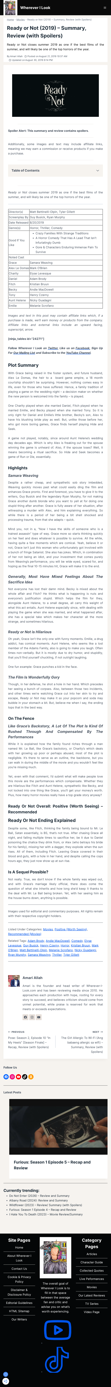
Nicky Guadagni (85, 950)
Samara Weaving (39, 954)
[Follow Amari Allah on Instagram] (32, 1017)
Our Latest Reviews (91, 1295)
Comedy (77, 941)
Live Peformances (91, 1279)
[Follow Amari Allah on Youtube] (39, 1017)
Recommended (22, 812)
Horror (65, 945)
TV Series (91, 1303)
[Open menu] (105, 7)
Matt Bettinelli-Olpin (33, 950)
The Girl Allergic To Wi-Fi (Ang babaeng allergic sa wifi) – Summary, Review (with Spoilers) (82, 1042)
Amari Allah (16, 56)
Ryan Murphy (17, 954)
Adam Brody (36, 941)
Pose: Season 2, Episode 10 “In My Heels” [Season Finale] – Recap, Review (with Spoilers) (29, 1039)
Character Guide (92, 1262)
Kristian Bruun (80, 945)
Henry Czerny (49, 945)
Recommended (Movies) (24, 934)
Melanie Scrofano (61, 950)
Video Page (92, 1312)
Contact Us (19, 1268)
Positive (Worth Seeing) (76, 806)
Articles (92, 1254)
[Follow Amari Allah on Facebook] (25, 1017)
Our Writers (19, 1319)
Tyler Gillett (71, 954)
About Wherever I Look (19, 1258)
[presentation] (58, 1127)
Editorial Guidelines (19, 1303)
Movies (20, 19)
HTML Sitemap (19, 1311)
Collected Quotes (92, 1270)
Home (10, 19)
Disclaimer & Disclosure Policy (19, 1292)
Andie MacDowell (58, 941)
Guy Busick (30, 945)
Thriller (57, 954)
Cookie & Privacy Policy (19, 1279)
